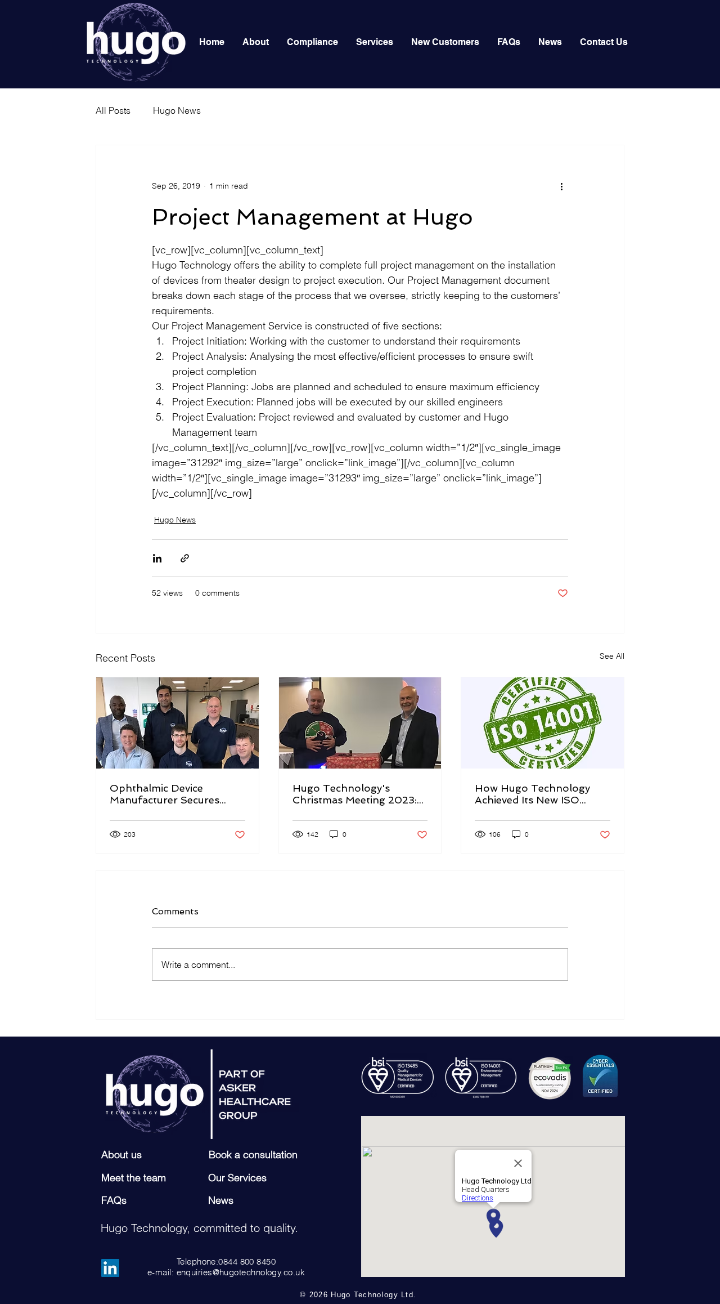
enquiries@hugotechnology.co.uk (241, 1272)
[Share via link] (184, 558)
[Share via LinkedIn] (157, 558)
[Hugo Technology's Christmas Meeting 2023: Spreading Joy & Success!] (360, 723)
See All (612, 656)
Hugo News (177, 110)
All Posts (113, 110)
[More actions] (561, 186)
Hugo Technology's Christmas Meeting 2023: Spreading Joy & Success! (355, 794)
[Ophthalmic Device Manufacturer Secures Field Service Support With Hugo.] (177, 723)
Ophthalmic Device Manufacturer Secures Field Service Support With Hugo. (175, 794)
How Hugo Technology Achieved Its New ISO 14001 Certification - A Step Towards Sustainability (532, 794)
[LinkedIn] (110, 1268)
